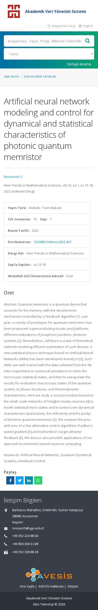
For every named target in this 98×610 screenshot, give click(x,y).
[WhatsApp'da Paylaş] (38, 480)
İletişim (73, 586)
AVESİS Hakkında (51, 586)
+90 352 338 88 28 (25, 552)
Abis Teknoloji (43, 604)
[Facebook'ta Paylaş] (10, 480)
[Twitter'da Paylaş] (20, 480)
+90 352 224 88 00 (25, 536)
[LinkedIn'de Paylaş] (29, 480)
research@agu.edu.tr (28, 528)
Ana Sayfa (11, 76)
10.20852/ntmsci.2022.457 (52, 242)
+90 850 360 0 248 (25, 544)
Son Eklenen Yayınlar (40, 76)
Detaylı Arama (79, 63)
